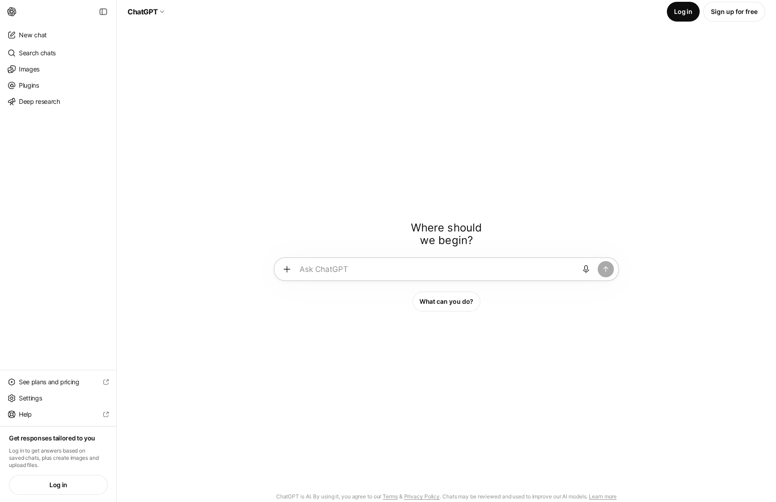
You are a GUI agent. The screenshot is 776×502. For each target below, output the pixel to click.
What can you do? (446, 301)
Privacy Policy (422, 496)
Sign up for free (734, 11)
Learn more (603, 496)
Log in (58, 485)
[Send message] (606, 269)
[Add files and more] (287, 269)
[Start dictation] (586, 269)
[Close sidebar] (103, 12)
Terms (390, 496)
